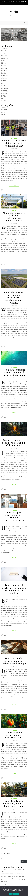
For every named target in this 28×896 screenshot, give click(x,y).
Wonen (10, 1)
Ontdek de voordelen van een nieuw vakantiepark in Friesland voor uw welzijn (14, 297)
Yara (5, 190)
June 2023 (3, 96)
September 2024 (5, 76)
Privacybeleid (16, 894)
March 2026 (4, 55)
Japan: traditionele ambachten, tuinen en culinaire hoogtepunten (14, 803)
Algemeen (23, 1)
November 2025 (5, 57)
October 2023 (4, 91)
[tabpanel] (14, 34)
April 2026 (3, 53)
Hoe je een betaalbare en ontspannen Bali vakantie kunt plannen (14, 372)
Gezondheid (5, 1)
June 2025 (3, 63)
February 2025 (4, 70)
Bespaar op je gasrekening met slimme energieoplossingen (14, 516)
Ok (10, 894)
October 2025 (4, 58)
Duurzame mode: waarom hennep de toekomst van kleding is (14, 661)
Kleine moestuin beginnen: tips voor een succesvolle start (14, 735)
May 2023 (3, 98)
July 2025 (3, 62)
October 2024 (4, 75)
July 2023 (3, 95)
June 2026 (3, 50)
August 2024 (4, 78)
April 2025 (3, 67)
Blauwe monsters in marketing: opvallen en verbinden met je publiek (14, 589)
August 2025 (4, 60)
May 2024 (3, 83)
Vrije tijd (15, 1)
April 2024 (3, 85)
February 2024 (4, 88)
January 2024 (4, 90)
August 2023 (4, 93)
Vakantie (3, 112)
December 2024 (5, 73)
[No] (26, 891)
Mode (19, 1)
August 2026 (4, 48)
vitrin (14, 11)
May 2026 (3, 52)
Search (2, 858)
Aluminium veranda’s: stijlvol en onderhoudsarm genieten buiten (14, 216)
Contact (14, 4)
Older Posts (6, 853)
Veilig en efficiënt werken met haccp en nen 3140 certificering (14, 33)
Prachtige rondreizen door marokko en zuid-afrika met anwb (14, 443)
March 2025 (4, 68)
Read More (14, 185)
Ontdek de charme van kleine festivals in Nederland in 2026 (14, 143)
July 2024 (3, 80)
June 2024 (3, 81)
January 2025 (4, 72)
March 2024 (4, 86)
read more (14, 37)
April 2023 (3, 100)
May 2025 (3, 65)
